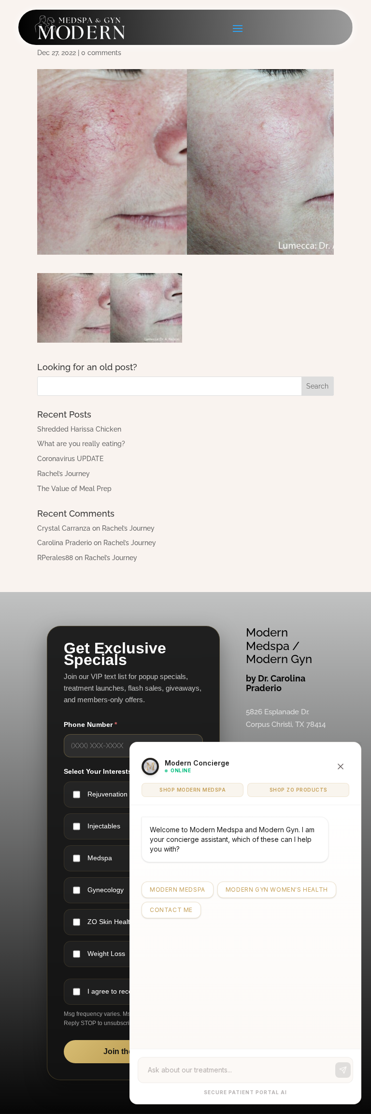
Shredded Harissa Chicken (79, 429)
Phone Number (90, 724)
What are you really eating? (81, 444)
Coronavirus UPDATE (70, 459)
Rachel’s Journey (63, 473)
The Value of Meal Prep (74, 488)
